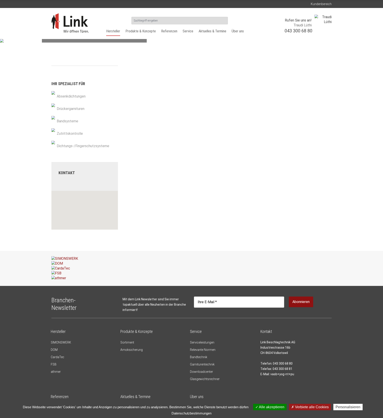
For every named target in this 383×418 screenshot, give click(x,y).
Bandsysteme (67, 121)
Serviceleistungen (202, 342)
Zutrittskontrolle (70, 133)
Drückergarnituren (70, 109)
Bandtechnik (198, 357)
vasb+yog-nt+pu (282, 374)
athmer (56, 371)
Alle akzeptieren (271, 407)
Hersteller (113, 31)
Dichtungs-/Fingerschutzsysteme (83, 146)
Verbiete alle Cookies (311, 407)
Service (188, 31)
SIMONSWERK (61, 342)
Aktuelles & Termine (212, 31)
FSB (54, 364)
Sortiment (127, 342)
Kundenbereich (321, 4)
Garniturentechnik (202, 364)
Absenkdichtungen (71, 96)
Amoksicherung (131, 350)
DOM (54, 350)
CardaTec (57, 357)
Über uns (238, 31)
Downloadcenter (201, 371)
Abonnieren (301, 302)
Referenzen (169, 31)
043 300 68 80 (298, 30)
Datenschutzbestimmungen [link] (191, 413)
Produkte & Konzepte (140, 31)
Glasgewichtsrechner (205, 379)
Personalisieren (348, 407)
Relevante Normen (202, 350)
